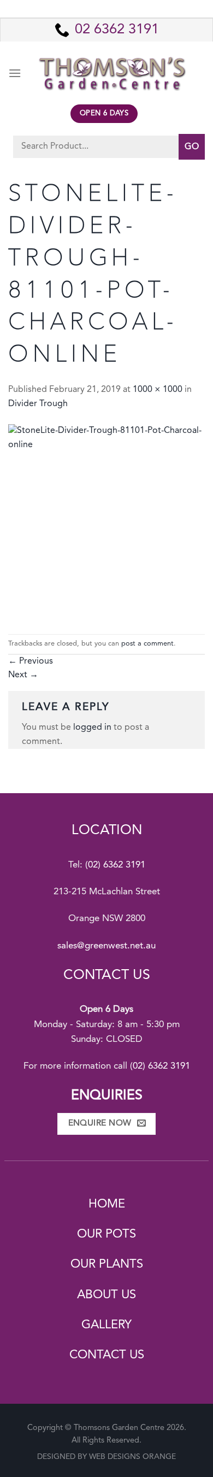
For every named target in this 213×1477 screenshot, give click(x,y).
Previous (30, 661)
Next (23, 675)
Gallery (106, 1325)
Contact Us (106, 1355)
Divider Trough (38, 404)
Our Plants (106, 1264)
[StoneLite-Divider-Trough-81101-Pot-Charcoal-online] (106, 522)
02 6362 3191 (117, 30)
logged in (92, 727)
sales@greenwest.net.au (106, 946)
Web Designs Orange (132, 1457)
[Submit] (192, 147)
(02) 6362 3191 (115, 865)
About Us (106, 1295)
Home (106, 1204)
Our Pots (106, 1234)
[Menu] (14, 73)
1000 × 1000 (157, 389)
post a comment (147, 643)
